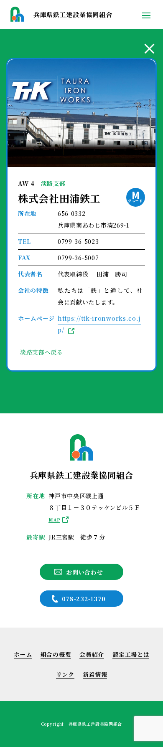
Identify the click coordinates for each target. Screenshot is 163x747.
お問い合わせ (84, 572)
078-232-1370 (84, 599)
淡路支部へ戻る (41, 352)
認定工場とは (130, 654)
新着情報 (95, 674)
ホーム (23, 654)
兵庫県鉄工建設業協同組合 (72, 14)
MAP (54, 520)
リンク (65, 674)
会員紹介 (91, 654)
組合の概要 (56, 654)
